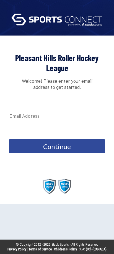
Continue (57, 146)
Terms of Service (40, 249)
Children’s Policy (65, 249)
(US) (89, 249)
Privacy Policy (16, 249)
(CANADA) (99, 249)
